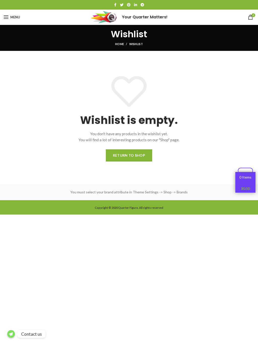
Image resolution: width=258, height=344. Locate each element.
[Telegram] (142, 5)
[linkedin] (135, 5)
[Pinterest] (128, 5)
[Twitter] (121, 5)
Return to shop (129, 155)
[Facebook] (115, 5)
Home (119, 44)
